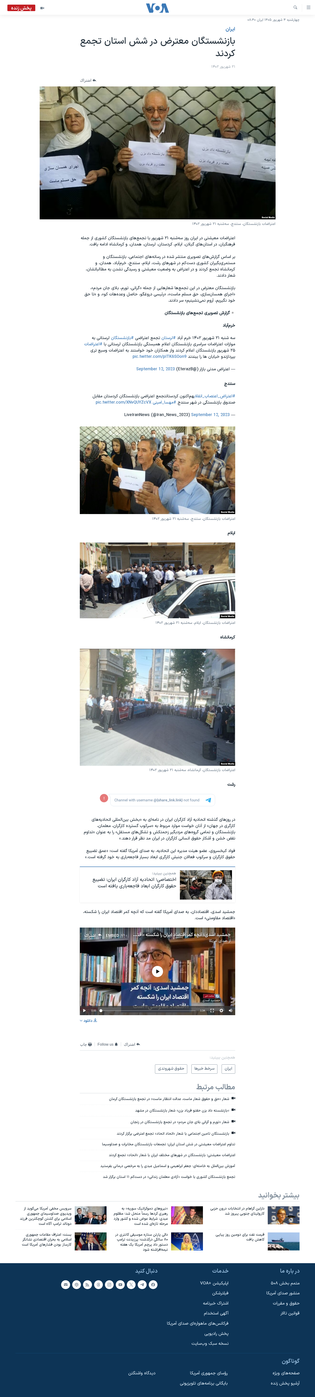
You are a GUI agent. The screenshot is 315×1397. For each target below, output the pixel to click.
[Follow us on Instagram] (109, 1284)
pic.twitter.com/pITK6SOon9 (160, 357)
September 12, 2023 (155, 369)
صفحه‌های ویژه (286, 1373)
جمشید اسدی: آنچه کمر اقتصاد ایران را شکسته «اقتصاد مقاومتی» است (166, 934)
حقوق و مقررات (286, 1303)
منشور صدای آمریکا (283, 1293)
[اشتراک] (65, 1284)
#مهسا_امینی (164, 402)
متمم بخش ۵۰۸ (285, 1283)
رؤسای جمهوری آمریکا (209, 1373)
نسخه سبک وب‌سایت (210, 1344)
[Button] (88, 80)
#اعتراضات (93, 344)
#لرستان (168, 338)
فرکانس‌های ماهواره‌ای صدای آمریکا (198, 1323)
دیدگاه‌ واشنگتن (141, 1373)
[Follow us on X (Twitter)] (131, 1284)
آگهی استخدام (216, 1313)
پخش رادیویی (216, 1334)
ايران (230, 29)
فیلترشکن (220, 1293)
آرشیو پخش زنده (285, 1383)
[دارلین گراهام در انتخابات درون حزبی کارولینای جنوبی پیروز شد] (284, 1215)
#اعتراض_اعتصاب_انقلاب (214, 396)
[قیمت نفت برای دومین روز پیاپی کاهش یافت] (284, 1241)
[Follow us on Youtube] (120, 1284)
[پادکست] (76, 1284)
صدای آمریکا (218, 941)
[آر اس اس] (87, 1284)
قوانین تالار (290, 1313)
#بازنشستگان (122, 338)
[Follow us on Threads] (98, 1284)
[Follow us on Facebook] (153, 1284)
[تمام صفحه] (212, 1010)
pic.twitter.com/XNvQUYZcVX (123, 402)
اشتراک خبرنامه (216, 1303)
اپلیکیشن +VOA (214, 1283)
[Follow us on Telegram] (142, 1284)
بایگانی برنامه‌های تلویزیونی (204, 1383)
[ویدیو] (42, 8)
